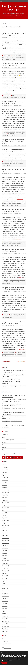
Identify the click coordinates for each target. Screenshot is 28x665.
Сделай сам (22, 97)
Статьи (8, 55)
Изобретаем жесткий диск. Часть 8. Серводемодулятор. (14, 34)
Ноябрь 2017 (5, 593)
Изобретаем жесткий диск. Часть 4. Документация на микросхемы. (14, 288)
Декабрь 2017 (5, 591)
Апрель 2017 (5, 611)
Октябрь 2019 (5, 543)
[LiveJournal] (10, 457)
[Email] (17, 457)
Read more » (9, 93)
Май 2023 (4, 485)
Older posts (6, 361)
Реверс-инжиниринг (20, 57)
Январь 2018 (5, 588)
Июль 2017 (4, 603)
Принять (4, 662)
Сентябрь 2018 (5, 573)
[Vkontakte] (3, 457)
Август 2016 (5, 631)
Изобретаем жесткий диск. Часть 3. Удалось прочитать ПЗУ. (14, 322)
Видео (5, 55)
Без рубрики (5, 434)
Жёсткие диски (18, 55)
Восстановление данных (12, 132)
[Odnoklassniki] (7, 457)
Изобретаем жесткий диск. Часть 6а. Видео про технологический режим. (13, 141)
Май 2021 (4, 515)
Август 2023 (5, 480)
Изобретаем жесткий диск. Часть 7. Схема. (14, 170)
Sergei (4, 37)
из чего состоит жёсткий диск (14, 203)
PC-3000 (10, 133)
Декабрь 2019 (5, 540)
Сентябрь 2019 (5, 545)
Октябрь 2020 (5, 528)
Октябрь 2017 (5, 596)
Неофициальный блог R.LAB (14, 8)
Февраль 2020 (5, 538)
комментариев (6, 644)
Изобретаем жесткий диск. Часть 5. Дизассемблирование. (14, 250)
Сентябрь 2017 (5, 598)
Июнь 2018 (4, 578)
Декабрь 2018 (5, 565)
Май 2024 (4, 472)
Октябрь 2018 (5, 570)
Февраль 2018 (5, 586)
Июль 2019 (4, 550)
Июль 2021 (4, 510)
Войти (3, 638)
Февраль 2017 (5, 616)
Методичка (12, 135)
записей (5, 641)
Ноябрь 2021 (5, 505)
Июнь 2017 (4, 606)
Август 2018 (5, 575)
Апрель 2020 (5, 535)
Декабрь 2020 (5, 525)
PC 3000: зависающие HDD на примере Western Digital (13, 102)
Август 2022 (5, 495)
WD (13, 55)
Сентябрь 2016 (5, 628)
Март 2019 (4, 558)
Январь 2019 (5, 563)
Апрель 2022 (5, 500)
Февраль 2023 (5, 490)
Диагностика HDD (19, 133)
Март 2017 (4, 613)
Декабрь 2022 (5, 492)
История (6, 202)
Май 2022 (4, 497)
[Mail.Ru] (14, 457)
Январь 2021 (5, 523)
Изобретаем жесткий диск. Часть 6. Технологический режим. (14, 210)
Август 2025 (5, 465)
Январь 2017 (5, 618)
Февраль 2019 (5, 560)
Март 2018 (4, 583)
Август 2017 (5, 601)
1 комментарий (17, 213)
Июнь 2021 (4, 512)
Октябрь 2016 (5, 626)
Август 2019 (5, 548)
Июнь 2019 (4, 553)
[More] (21, 457)
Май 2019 (4, 555)
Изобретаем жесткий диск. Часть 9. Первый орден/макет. (14, 64)
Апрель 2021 (5, 517)
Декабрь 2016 (5, 621)
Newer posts (21, 361)
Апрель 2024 (5, 475)
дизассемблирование (19, 95)
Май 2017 (4, 608)
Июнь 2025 (4, 470)
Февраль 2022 (5, 502)
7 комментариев (18, 105)
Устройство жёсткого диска (8, 59)
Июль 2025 (4, 467)
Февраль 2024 (5, 477)
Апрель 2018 (5, 581)
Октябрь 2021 (5, 507)
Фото (9, 95)
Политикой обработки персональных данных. (12, 659)
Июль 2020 (4, 533)
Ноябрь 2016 (5, 623)
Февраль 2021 (5, 520)
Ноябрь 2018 (5, 568)
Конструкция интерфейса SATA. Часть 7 (11, 379)
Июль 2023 (4, 482)
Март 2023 (4, 487)
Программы (21, 132)
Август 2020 (5, 530)
